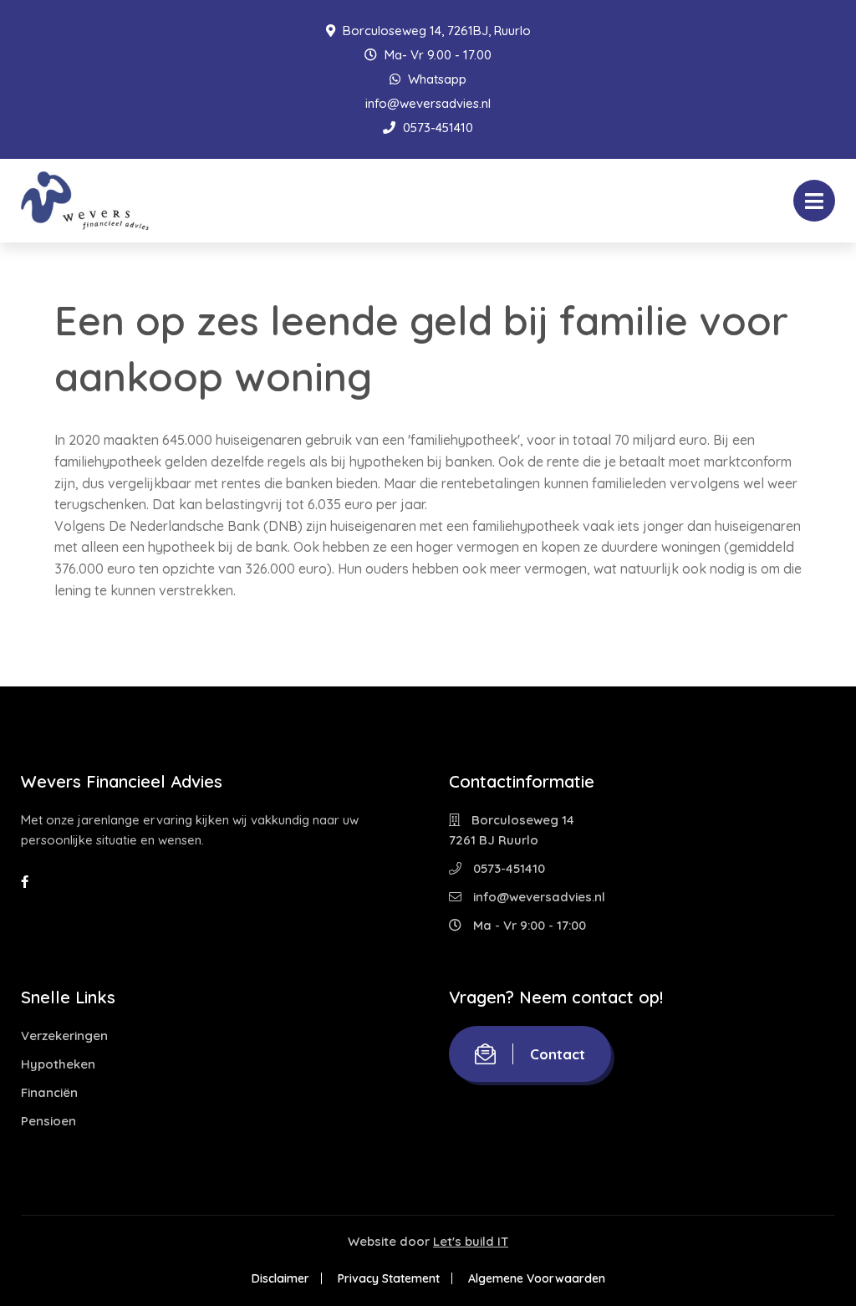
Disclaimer (280, 1278)
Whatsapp (435, 79)
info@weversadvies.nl (428, 103)
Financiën (49, 1092)
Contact (557, 1054)
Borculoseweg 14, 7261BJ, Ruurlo (435, 30)
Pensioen (48, 1121)
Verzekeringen (64, 1035)
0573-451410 (436, 127)
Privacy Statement (389, 1278)
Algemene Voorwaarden (536, 1278)
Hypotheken (58, 1064)
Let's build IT (470, 1241)
